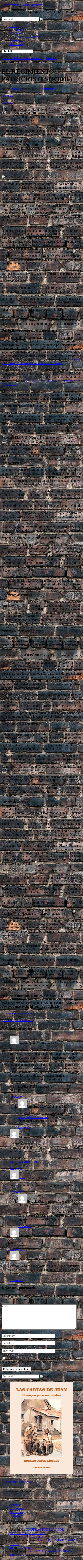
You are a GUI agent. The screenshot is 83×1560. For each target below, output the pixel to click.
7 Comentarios (46, 89)
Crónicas (15, 33)
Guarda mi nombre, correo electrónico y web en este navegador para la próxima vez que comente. (37, 1360)
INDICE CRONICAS (32, 37)
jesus (22, 1178)
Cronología (17, 29)
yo (11, 1547)
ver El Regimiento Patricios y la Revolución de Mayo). (41, 361)
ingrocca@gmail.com (23, 1161)
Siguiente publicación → (17, 1020)
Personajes (16, 40)
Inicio (13, 26)
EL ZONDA (26, 1547)
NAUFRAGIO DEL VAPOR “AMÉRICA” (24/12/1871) (37, 1531)
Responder (16, 1097)
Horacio (16, 89)
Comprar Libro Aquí (19, 1481)
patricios (7, 102)
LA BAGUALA (33, 1536)
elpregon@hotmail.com (33, 1117)
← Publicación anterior (16, 1013)
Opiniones (16, 44)
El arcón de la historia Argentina (22, 5)
